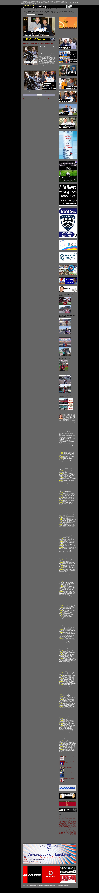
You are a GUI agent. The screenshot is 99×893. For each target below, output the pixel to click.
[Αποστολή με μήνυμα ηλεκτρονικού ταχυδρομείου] (37, 95)
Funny (72, 820)
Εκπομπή (66, 827)
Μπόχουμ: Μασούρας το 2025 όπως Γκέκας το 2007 (38, 43)
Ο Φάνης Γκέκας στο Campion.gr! (40, 91)
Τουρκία (60, 837)
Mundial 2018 (61, 822)
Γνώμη (60, 827)
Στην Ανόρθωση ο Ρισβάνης (68, 772)
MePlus (73, 12)
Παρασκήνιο (60, 835)
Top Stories (61, 825)
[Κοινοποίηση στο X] (39, 95)
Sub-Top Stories (73, 824)
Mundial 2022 (65, 822)
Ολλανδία (66, 834)
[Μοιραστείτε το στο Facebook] (40, 95)
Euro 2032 (71, 819)
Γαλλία (71, 826)
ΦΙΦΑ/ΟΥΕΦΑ (46, 12)
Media (65, 821)
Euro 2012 (69, 818)
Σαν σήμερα (69, 836)
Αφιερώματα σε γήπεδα (62, 826)
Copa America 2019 (67, 817)
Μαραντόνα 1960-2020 (67, 833)
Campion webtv (68, 816)
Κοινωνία (71, 829)
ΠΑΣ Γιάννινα (72, 834)
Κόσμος (74, 829)
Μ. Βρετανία (62, 832)
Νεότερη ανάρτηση (26, 98)
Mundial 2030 (74, 822)
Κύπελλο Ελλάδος (63, 830)
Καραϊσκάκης (68, 829)
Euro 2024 (63, 819)
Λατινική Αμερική (73, 831)
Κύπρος (69, 830)
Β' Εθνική (25, 11)
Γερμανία (74, 826)
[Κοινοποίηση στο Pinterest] (41, 95)
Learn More (72, 2)
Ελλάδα (70, 827)
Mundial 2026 (70, 822)
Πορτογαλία (74, 835)
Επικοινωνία (69, 12)
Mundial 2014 (73, 821)
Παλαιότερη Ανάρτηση (51, 98)
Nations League (69, 823)
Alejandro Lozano (61, 816)
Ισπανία (28, 8)
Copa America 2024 (73, 817)
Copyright (65, 12)
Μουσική (72, 833)
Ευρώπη (74, 827)
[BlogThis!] (38, 95)
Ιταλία (64, 829)
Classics (63, 817)
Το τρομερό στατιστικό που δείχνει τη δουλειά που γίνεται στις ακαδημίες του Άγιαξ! (70, 757)
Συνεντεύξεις (25, 12)
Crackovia (60, 818)
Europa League (68, 820)
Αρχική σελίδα (39, 98)
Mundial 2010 (68, 821)
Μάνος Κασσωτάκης (69, 832)
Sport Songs (69, 824)
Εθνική (63, 827)
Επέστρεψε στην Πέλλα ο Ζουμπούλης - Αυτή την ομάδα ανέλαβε (69, 768)
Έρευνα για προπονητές (67, 825)
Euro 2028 (67, 819)
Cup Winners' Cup (64, 818)
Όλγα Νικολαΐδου (73, 825)
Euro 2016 (72, 818)
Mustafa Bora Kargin (62, 823)
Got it (76, 2)
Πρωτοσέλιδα (56, 12)
